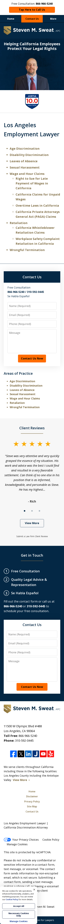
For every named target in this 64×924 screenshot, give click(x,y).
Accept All (18, 906)
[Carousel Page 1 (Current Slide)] (24, 511)
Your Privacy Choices (25, 839)
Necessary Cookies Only (18, 914)
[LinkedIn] (28, 754)
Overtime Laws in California (37, 205)
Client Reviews (32, 427)
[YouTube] (43, 754)
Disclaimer (32, 796)
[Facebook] (13, 754)
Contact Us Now (32, 358)
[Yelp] (50, 754)
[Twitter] (21, 754)
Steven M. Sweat (44, 906)
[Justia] (35, 754)
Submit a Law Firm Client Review (32, 536)
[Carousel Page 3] (39, 511)
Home (10, 18)
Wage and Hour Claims (27, 174)
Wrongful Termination (27, 250)
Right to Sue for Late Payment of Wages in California (32, 183)
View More (32, 523)
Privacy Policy (32, 801)
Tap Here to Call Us (32, 9)
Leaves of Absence (24, 161)
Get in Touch (32, 555)
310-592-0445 (24, 741)
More (53, 18)
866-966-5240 (28, 736)
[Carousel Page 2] (32, 511)
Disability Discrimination (29, 155)
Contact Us (32, 18)
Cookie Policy (50, 839)
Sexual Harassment (25, 167)
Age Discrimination (25, 149)
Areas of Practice (18, 373)
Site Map (32, 806)
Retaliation (19, 223)
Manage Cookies (17, 844)
